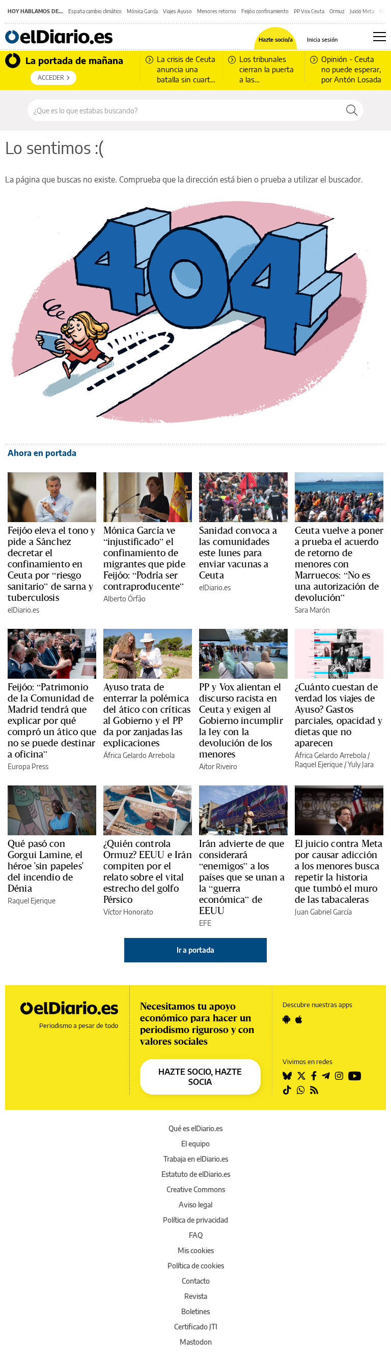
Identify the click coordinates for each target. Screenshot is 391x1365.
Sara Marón (312, 609)
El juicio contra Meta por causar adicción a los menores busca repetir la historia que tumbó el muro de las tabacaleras (338, 871)
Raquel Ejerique (319, 764)
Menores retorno (216, 11)
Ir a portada (195, 950)
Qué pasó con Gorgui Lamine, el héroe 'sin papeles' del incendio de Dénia (45, 865)
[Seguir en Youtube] (354, 1075)
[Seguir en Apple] (298, 1019)
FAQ (196, 1235)
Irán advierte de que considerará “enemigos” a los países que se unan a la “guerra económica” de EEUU (242, 877)
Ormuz (337, 11)
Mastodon (196, 1342)
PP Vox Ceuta (309, 11)
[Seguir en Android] (286, 1019)
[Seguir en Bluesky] (287, 1075)
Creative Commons (195, 1189)
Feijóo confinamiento (265, 11)
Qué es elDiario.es (195, 1128)
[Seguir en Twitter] (301, 1075)
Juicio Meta (362, 11)
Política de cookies (195, 1265)
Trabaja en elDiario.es (195, 1159)
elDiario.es (23, 609)
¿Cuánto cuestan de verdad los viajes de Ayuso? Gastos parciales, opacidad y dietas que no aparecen (338, 715)
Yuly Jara (361, 764)
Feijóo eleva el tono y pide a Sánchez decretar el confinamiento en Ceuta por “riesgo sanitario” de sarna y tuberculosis (51, 563)
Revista (195, 1296)
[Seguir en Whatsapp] (301, 1090)
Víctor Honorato (128, 911)
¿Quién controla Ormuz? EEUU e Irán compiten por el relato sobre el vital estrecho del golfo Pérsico (147, 871)
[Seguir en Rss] (314, 1090)
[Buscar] (352, 110)
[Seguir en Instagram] (339, 1075)
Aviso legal (195, 1204)
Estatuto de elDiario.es (195, 1174)
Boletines (195, 1311)
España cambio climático (95, 11)
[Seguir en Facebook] (314, 1075)
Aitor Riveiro (218, 766)
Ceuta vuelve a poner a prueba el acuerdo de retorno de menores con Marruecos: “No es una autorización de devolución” (339, 563)
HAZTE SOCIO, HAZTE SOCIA (200, 1077)
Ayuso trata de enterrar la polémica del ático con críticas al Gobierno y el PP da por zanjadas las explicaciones (146, 715)
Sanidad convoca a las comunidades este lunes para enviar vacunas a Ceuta (238, 552)
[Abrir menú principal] (379, 36)
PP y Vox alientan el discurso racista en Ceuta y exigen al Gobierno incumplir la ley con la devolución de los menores (241, 720)
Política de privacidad (195, 1220)
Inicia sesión (322, 39)
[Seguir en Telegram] (326, 1075)
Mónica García (142, 11)
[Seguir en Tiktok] (287, 1090)
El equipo (195, 1143)
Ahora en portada (42, 453)
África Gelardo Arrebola (139, 755)
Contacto (196, 1281)
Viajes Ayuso (177, 11)
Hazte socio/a (276, 39)
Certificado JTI (195, 1326)
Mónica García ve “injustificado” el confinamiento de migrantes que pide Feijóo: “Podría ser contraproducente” (144, 558)
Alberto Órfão (124, 598)
